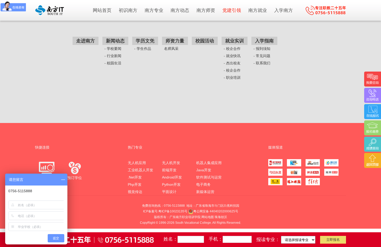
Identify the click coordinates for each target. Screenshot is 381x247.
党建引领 (231, 10)
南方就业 (257, 10)
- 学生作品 (142, 49)
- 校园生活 (112, 63)
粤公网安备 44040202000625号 (215, 211)
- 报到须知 (261, 49)
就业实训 (234, 40)
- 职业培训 (232, 77)
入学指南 (264, 40)
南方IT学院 (61, 10)
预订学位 (74, 178)
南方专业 (154, 10)
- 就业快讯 (232, 56)
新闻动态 (115, 40)
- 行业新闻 (112, 56)
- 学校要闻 (112, 49)
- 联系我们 (261, 63)
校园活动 (204, 40)
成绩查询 (46, 178)
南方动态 (180, 10)
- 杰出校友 (232, 63)
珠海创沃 (221, 217)
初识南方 (128, 10)
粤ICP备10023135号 (172, 211)
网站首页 (102, 10)
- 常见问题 (261, 56)
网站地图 (207, 217)
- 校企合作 (232, 49)
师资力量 (175, 40)
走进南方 (85, 40)
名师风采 (171, 49)
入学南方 (283, 10)
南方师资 (205, 10)
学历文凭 (145, 40)
